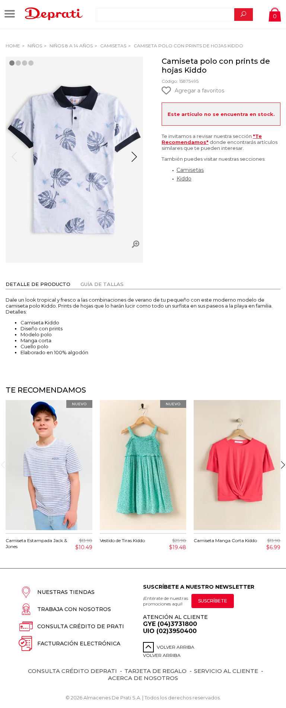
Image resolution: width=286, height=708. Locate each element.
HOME (13, 45)
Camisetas (112, 45)
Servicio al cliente (226, 670)
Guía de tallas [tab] (102, 284)
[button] (134, 160)
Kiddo (184, 178)
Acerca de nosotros (143, 678)
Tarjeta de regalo (155, 670)
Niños (34, 45)
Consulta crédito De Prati (80, 626)
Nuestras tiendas (66, 592)
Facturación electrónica (78, 643)
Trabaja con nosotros (74, 609)
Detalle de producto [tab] (38, 284)
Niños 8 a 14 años (70, 45)
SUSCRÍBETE (212, 601)
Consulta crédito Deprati (72, 670)
